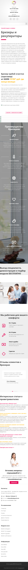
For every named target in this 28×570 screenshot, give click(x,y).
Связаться (14, 482)
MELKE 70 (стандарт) (6, 531)
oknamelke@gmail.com (15, 479)
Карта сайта (3, 556)
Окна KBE (3, 549)
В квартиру (3, 508)
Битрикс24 (21, 568)
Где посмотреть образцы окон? (8, 403)
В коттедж (3, 510)
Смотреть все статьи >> (7, 447)
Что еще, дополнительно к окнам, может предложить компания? (11, 435)
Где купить (3, 554)
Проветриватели (5, 520)
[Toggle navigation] (26, 24)
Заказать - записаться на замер (14, 112)
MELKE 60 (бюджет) (5, 529)
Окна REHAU (4, 544)
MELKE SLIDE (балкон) (6, 536)
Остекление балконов (6, 515)
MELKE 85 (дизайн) (5, 533)
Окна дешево (4, 551)
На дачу (3, 513)
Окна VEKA (3, 547)
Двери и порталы (5, 517)
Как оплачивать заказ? (6, 441)
